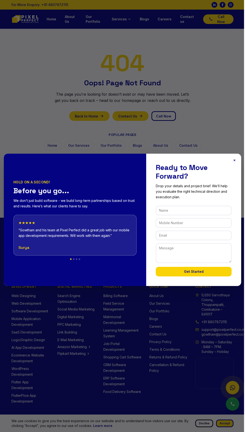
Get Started (194, 271)
